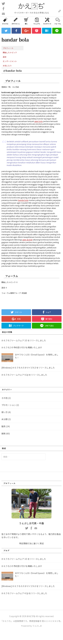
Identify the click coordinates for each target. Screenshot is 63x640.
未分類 (4, 419)
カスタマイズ (47, 24)
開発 (3, 433)
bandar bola (23, 200)
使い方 (4, 412)
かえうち (31, 616)
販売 (3, 426)
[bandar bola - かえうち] (46, 31)
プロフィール (8, 48)
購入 (26, 24)
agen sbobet (27, 239)
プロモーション (8, 405)
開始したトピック (10, 52)
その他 (4, 398)
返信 (4, 57)
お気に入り (7, 65)
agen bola (38, 121)
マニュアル (36, 24)
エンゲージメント (10, 61)
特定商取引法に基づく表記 (31, 543)
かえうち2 (5, 24)
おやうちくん (16, 24)
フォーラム (57, 24)
